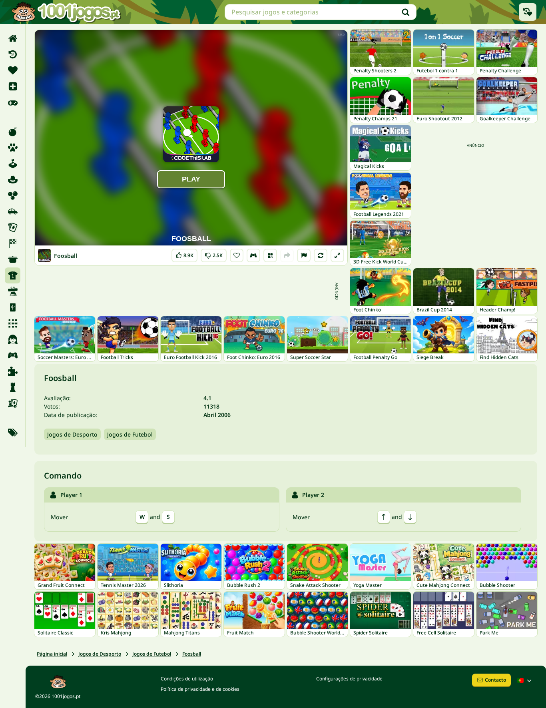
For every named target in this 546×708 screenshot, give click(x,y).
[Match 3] (12, 323)
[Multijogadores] (12, 355)
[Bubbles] (12, 195)
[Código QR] (270, 255)
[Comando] (253, 255)
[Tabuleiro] (12, 403)
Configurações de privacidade (349, 678)
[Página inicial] (12, 38)
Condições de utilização (187, 678)
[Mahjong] (12, 307)
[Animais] (12, 148)
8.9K (186, 254)
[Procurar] (405, 12)
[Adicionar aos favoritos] (236, 255)
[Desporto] (12, 275)
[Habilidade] (12, 291)
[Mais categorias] (12, 433)
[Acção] (12, 132)
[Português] (525, 680)
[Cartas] (12, 227)
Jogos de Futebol (130, 434)
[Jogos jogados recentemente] (527, 12)
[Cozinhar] (12, 259)
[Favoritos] (12, 70)
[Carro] (12, 211)
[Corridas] (12, 243)
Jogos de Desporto (72, 434)
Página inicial (52, 653)
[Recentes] (12, 54)
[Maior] (337, 255)
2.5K (213, 254)
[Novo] (12, 86)
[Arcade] (12, 164)
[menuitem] (12, 38)
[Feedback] (304, 255)
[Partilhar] (287, 255)
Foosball (191, 653)
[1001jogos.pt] (66, 12)
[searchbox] (320, 12)
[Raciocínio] (12, 387)
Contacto (495, 679)
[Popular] (12, 102)
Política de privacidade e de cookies (200, 689)
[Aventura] (12, 179)
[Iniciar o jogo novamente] (320, 255)
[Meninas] (12, 339)
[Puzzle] (12, 371)
